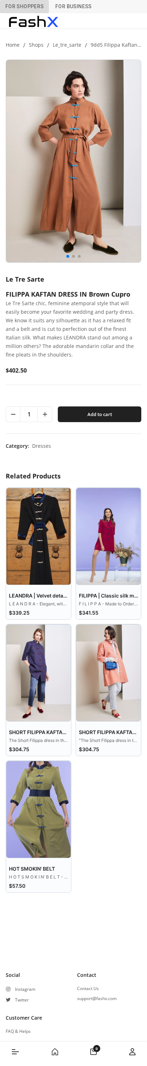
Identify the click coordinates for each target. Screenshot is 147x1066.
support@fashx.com (97, 998)
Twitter (22, 1000)
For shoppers (24, 6)
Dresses (41, 445)
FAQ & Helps (18, 1031)
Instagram (25, 989)
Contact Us (88, 988)
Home (13, 44)
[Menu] (15, 1051)
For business (73, 6)
